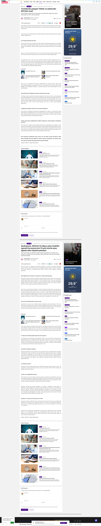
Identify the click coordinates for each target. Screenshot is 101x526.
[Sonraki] (79, 16)
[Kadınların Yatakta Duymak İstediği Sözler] (72, 92)
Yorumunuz (26, 218)
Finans (41, 152)
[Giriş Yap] (96, 2)
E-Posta (43, 227)
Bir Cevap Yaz (25, 213)
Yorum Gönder (24, 235)
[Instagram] (80, 521)
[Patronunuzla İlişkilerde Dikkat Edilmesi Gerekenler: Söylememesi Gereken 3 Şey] (31, 77)
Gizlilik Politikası (4, 522)
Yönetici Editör (27, 17)
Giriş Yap (31, 235)
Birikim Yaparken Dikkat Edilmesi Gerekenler (48, 184)
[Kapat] (68, 522)
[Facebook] (75, 521)
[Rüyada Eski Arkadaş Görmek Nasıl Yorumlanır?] (72, 80)
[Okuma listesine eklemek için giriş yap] (60, 23)
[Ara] (94, 2)
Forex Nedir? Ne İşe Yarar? (44, 153)
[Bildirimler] (99, 2)
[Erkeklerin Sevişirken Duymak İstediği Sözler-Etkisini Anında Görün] (72, 97)
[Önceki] (65, 16)
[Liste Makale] (5, 1)
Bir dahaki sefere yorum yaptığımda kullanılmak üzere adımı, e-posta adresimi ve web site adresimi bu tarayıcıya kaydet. (40, 232)
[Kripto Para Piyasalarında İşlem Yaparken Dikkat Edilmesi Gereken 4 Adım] (72, 62)
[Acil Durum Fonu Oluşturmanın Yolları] (51, 72)
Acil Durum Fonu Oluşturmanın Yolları (46, 163)
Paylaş (80, 524)
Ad (22, 227)
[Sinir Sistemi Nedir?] (72, 102)
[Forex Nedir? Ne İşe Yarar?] (31, 72)
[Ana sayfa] (21, 2)
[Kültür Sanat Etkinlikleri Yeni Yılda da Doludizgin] (72, 69)
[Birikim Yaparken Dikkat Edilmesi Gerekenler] (51, 77)
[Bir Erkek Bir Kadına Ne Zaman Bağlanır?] (72, 253)
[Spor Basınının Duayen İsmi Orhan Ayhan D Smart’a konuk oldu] (72, 75)
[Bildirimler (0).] (100, 266)
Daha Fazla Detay (72, 53)
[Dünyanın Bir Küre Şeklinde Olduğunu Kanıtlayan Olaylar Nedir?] (72, 86)
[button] (31, 6)
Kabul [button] (12, 522)
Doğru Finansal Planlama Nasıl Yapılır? (47, 203)
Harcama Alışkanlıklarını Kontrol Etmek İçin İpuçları (49, 193)
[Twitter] (77, 521)
